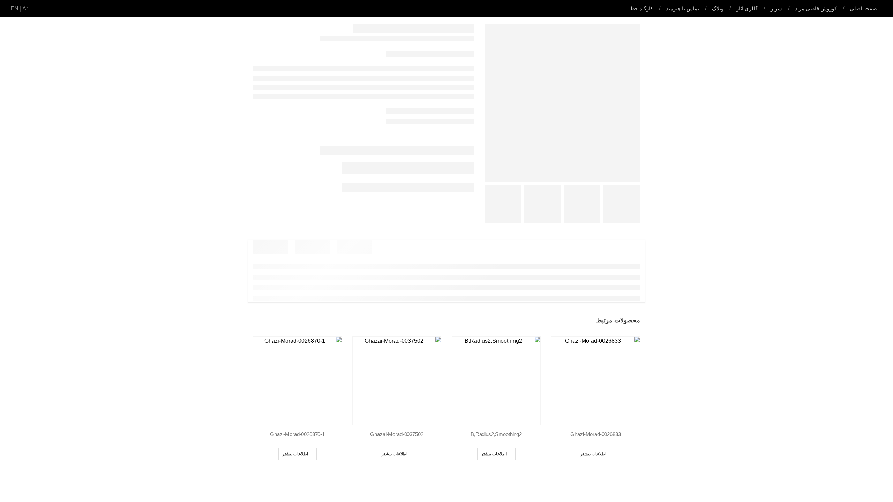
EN (14, 9)
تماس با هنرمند (682, 9)
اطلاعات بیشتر (593, 454)
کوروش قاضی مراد (816, 9)
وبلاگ (717, 9)
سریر (776, 9)
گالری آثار (747, 9)
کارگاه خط (641, 9)
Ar (25, 9)
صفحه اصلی (863, 9)
